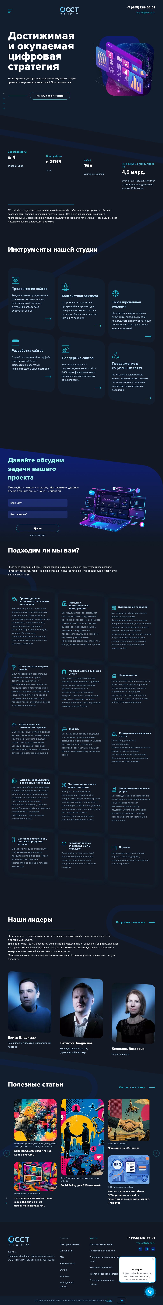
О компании (66, 1250)
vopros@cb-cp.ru (145, 12)
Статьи (63, 1270)
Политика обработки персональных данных (31, 1256)
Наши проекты (67, 1263)
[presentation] (6, 1153)
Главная (64, 1238)
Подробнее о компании (130, 922)
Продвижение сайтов (101, 1244)
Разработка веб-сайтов (102, 1250)
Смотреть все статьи (132, 1087)
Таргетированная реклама (104, 1273)
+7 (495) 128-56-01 (140, 7)
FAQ (62, 1257)
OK (121, 1300)
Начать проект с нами (50, 95)
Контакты (64, 1276)
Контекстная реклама (101, 1267)
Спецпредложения (69, 1244)
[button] (3, 93)
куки (109, 1300)
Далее (38, 528)
